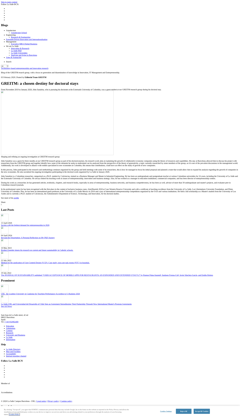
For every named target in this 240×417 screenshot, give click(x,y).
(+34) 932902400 (11, 322)
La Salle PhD (16, 51)
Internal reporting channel (16, 356)
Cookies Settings (166, 411)
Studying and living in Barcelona (24, 55)
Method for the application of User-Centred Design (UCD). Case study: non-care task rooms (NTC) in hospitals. (45, 263)
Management (11, 42)
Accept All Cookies (201, 411)
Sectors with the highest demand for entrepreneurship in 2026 (25, 225)
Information (10, 339)
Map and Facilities (13, 351)
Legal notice (41, 401)
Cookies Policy (14, 414)
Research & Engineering (20, 37)
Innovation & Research (20, 48)
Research (9, 333)
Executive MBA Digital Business (24, 44)
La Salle (9, 337)
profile (16, 198)
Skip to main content (9, 2)
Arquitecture (11, 30)
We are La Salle (12, 46)
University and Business (15, 335)
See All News (6, 306)
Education (10, 326)
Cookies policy (66, 401)
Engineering (11, 35)
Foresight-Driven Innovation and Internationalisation (26, 39)
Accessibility (11, 354)
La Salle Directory (13, 349)
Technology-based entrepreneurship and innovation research (24, 68)
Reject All (183, 411)
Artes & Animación (13, 57)
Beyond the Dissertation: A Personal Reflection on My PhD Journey (28, 238)
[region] (120, 411)
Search (8, 62)
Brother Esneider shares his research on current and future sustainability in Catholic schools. (37, 250)
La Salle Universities (19, 53)
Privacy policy (53, 401)
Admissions (10, 328)
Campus (9, 331)
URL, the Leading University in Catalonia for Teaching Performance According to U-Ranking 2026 (40, 294)
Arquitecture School (19, 33)
